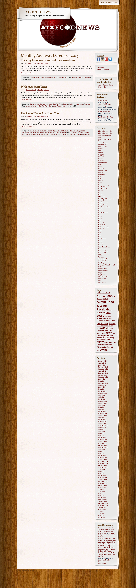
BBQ (108, 313)
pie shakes (65, 134)
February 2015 (102, 457)
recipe (103, 338)
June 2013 (101, 491)
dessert (86, 132)
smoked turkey (101, 339)
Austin (28, 106)
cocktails (107, 320)
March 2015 (102, 455)
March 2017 (102, 419)
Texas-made (61, 106)
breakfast (74, 132)
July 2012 (101, 511)
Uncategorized (102, 269)
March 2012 (102, 517)
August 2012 (102, 509)
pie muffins (57, 134)
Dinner (42, 77)
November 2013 (103, 483)
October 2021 (102, 375)
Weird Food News (103, 277)
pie (52, 134)
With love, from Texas (34, 87)
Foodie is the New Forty (105, 117)
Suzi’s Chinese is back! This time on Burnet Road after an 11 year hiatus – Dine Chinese (106, 530)
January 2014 (102, 479)
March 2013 (102, 497)
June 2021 (101, 379)
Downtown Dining (103, 185)
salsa (107, 338)
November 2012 (103, 505)
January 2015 (102, 459)
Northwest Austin (103, 227)
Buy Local (48, 104)
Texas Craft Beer (103, 259)
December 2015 (103, 443)
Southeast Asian (103, 251)
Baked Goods (34, 104)
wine (104, 349)
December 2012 (103, 503)
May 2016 (101, 433)
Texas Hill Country (104, 261)
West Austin (102, 279)
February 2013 (102, 499)
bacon (110, 310)
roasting (74, 77)
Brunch (42, 104)
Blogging (101, 155)
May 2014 (101, 471)
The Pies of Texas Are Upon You (40, 113)
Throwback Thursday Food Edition (106, 266)
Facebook (25, 134)
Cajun (110, 318)
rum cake (38, 106)
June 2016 (101, 431)
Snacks (100, 243)
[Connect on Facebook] (98, 60)
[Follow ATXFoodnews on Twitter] (110, 60)
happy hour (101, 333)
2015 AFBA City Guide (105, 131)
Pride (99, 233)
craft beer (102, 323)
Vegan (100, 273)
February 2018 (102, 413)
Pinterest (87, 104)
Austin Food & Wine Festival (104, 140)
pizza (105, 335)
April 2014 (101, 473)
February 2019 (102, 401)
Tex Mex (101, 257)
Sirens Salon (102, 87)
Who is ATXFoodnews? (109, 2)
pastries (47, 134)
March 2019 (102, 399)
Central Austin (102, 163)
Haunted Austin (103, 203)
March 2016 (102, 437)
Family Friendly (81, 131)
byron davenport (103, 562)
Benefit (100, 153)
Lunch (56, 77)
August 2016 (102, 427)
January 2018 (102, 415)
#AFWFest (104, 296)
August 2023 (102, 363)
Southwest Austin (103, 253)
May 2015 (101, 451)
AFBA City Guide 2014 (105, 135)
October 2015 (102, 445)
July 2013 (101, 489)
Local (81, 104)
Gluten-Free (49, 77)
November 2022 (103, 367)
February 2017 (102, 421)
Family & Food (102, 187)
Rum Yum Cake (47, 106)
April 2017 (101, 417)
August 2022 (102, 371)
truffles (109, 344)
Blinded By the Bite (104, 111)
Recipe (100, 237)
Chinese (100, 167)
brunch (105, 318)
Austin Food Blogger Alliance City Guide (104, 105)
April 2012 (101, 515)
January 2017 (102, 423)
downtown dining (107, 326)
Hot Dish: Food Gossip (105, 207)
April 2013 (101, 495)
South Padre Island (104, 247)
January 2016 (102, 441)
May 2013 (101, 493)
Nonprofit (101, 223)
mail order (40, 134)
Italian (100, 211)
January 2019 (102, 403)
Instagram (32, 134)
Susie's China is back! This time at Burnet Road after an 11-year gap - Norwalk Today (107, 540)
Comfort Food (34, 77)
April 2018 (101, 409)
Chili (99, 165)
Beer (99, 151)
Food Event (101, 193)
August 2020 (102, 385)
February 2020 (102, 393)
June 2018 (101, 405)
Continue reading (27, 73)
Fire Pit (106, 328)
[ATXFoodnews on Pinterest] (106, 60)
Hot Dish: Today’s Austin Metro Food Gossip (106, 535)
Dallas (100, 179)
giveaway (100, 330)
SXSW (100, 255)
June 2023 (101, 365)
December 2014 (103, 461)
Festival (100, 191)
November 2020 (103, 383)
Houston (100, 209)
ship (54, 106)
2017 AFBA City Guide (105, 133)
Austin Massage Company (106, 85)
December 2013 (103, 481)
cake (32, 106)
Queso (100, 235)
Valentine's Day (103, 271)
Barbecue (101, 149)
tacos (106, 342)
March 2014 (102, 475)
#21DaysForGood (103, 293)
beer (99, 315)
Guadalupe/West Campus (30, 132)
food (111, 328)
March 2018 (102, 411)
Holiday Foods (74, 104)
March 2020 (102, 391)
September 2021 (103, 377)
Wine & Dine (102, 283)
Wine (99, 281)
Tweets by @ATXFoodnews (103, 68)
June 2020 (101, 387)
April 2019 (101, 397)
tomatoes (87, 77)
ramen (99, 338)
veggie (99, 350)
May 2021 (101, 381)
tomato (80, 77)
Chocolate (101, 169)
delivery (80, 132)
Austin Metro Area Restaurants (103, 144)
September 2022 (103, 369)
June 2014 (101, 469)
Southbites (101, 249)
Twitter (78, 134)
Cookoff (100, 173)
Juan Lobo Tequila (103, 560)
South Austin (102, 245)
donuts (99, 325)
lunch (109, 332)
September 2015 (103, 447)
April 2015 (101, 453)
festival (100, 328)
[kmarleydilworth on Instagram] (102, 60)
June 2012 (101, 513)
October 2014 (102, 465)
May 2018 (101, 407)
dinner (112, 323)
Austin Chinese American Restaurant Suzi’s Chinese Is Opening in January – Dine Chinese (106, 550)
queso (110, 335)
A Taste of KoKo (103, 100)
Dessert (65, 104)
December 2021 (103, 373)
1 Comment (86, 134)
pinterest (73, 134)
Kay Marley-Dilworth (43, 63)
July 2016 (101, 429)
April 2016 (101, 435)
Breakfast (43, 131)
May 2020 (101, 389)
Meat (99, 221)
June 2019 (101, 395)
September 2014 (103, 467)
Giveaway (101, 195)
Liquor (100, 215)
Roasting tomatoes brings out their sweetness (48, 60)
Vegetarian (63, 77)
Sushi (107, 339)
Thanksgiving (102, 263)
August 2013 (102, 487)
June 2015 (101, 449)
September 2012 (103, 507)
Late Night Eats (103, 213)
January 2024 (102, 361)
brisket (100, 318)
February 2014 (102, 477)
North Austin (102, 225)
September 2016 (103, 425)
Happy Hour (102, 201)
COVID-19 (101, 175)
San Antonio (102, 239)
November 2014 (103, 463)
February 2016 (102, 439)
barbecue (101, 312)
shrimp (112, 338)
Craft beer (101, 177)
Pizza (100, 231)
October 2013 (102, 485)
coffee (113, 320)
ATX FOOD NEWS (38, 12)
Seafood (100, 241)
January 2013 (102, 501)
